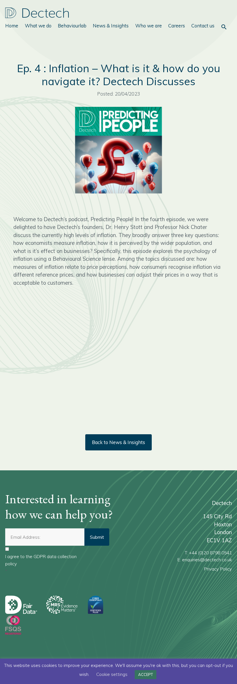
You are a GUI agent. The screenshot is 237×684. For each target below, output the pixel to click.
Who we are (148, 26)
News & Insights (111, 26)
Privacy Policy (218, 569)
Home (11, 26)
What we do (38, 26)
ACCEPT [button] (145, 674)
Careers (176, 26)
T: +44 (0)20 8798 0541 (208, 553)
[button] (224, 27)
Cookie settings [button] (111, 674)
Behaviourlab (72, 26)
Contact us (202, 26)
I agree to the (41, 559)
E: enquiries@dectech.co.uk (204, 559)
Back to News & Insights (118, 442)
